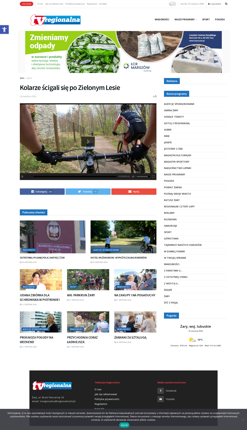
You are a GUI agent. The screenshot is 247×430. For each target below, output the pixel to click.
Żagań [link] (168, 289)
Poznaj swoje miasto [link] (177, 193)
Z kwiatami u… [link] (173, 270)
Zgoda (124, 425)
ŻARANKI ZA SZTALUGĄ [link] (130, 337)
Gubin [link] (167, 129)
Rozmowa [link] (170, 219)
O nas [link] (40, 4)
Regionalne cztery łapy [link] (179, 206)
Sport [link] (206, 19)
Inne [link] (167, 136)
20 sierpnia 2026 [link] (123, 342)
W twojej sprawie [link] (175, 257)
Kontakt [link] (103, 4)
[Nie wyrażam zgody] (242, 419)
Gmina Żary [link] (171, 110)
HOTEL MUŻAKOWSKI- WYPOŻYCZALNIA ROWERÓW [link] (119, 257)
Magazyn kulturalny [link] (177, 155)
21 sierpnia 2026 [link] (29, 304)
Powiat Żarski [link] (173, 187)
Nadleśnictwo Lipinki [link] (177, 168)
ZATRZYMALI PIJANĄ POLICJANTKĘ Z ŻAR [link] (42, 257)
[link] (4, 29)
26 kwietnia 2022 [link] (28, 96)
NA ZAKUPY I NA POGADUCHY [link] (134, 295)
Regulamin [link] (92, 4)
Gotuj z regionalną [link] (177, 123)
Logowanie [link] (215, 4)
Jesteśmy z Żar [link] (173, 148)
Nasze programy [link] (185, 19)
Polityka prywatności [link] (75, 4)
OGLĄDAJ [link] (26, 4)
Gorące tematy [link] (174, 116)
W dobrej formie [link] (174, 251)
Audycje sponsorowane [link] (106, 250)
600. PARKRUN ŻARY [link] (81, 295)
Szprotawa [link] (171, 238)
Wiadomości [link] (162, 19)
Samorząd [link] (170, 225)
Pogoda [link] (220, 19)
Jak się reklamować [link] (54, 4)
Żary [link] (167, 296)
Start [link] (22, 78)
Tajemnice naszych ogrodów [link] (183, 244)
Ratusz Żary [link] (172, 200)
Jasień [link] (168, 142)
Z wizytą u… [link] (171, 283)
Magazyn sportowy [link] (176, 161)
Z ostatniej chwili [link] (176, 277)
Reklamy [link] (169, 212)
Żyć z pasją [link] (171, 302)
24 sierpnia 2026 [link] (29, 262)
